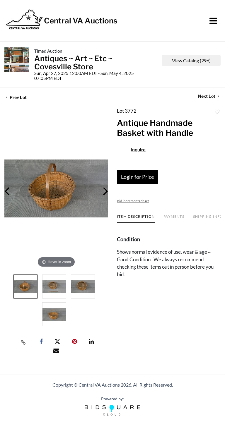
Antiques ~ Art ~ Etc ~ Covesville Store (73, 62)
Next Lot (207, 96)
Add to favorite (217, 112)
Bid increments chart (133, 201)
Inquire (138, 149)
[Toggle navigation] (213, 20)
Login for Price (137, 177)
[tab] (136, 219)
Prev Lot (18, 97)
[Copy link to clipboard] (23, 341)
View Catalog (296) (191, 60)
